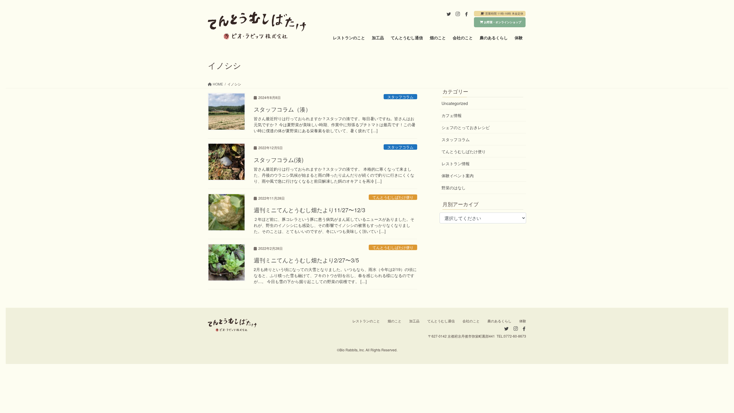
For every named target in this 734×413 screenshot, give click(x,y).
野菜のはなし (454, 187)
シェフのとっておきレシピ (466, 127)
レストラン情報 (456, 163)
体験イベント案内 (458, 175)
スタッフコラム (400, 97)
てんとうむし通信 (441, 320)
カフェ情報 (452, 115)
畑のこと (394, 320)
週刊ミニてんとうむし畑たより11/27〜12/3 (309, 210)
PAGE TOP (712, 396)
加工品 (414, 320)
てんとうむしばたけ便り (392, 197)
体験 (522, 320)
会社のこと (471, 320)
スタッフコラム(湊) (279, 159)
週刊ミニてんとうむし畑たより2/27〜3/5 (306, 260)
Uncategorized (455, 103)
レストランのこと (366, 320)
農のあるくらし (499, 320)
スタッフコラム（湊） (282, 109)
